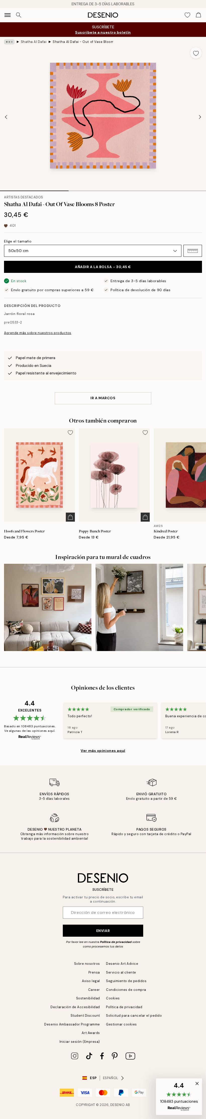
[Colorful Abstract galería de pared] (47, 607)
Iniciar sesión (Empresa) (80, 1042)
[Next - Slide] (200, 117)
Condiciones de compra (126, 990)
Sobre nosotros (87, 964)
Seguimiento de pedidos (126, 981)
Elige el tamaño (17, 241)
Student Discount (85, 1015)
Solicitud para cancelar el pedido (134, 1015)
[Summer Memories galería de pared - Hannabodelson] (139, 607)
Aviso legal (91, 981)
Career (94, 990)
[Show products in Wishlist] (187, 15)
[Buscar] (18, 15)
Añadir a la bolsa (103, 267)
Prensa (94, 972)
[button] (192, 251)
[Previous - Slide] (6, 117)
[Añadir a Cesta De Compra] (70, 517)
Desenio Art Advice (122, 964)
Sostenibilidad (88, 998)
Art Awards (91, 1033)
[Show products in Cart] (198, 15)
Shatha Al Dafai (34, 42)
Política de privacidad (116, 942)
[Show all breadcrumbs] (9, 41)
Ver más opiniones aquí (103, 750)
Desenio (117, 1105)
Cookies (113, 998)
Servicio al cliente (121, 972)
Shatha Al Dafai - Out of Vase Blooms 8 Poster (83, 42)
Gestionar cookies (121, 1024)
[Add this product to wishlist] (196, 53)
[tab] (34, 189)
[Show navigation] (7, 15)
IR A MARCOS (102, 398)
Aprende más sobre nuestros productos (37, 333)
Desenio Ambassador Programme (72, 1024)
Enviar (103, 930)
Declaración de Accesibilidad (75, 1007)
